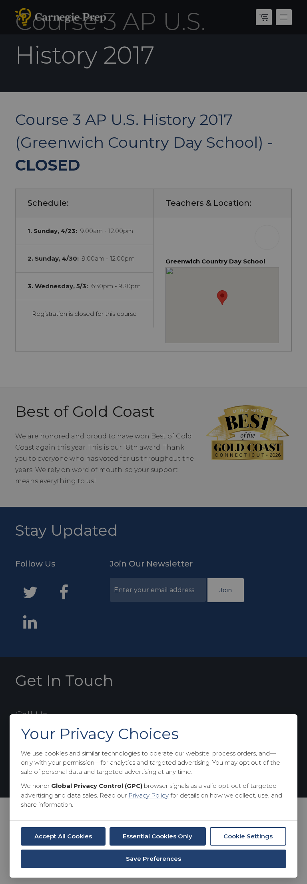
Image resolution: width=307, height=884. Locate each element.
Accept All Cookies (63, 836)
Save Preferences (153, 858)
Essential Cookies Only (157, 836)
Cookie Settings (248, 836)
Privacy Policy (148, 795)
